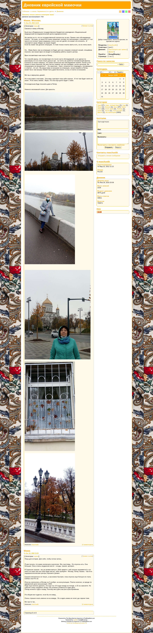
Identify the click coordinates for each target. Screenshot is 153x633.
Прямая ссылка (87, 26)
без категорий (111, 112)
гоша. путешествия (112, 105)
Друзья (111, 52)
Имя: (99, 129)
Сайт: (99, 133)
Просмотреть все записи (118, 49)
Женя (99, 107)
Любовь (119, 109)
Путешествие (117, 110)
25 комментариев (87, 544)
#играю (107, 107)
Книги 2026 (109, 109)
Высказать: (102, 137)
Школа (99, 112)
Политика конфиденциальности (76, 623)
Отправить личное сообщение (109, 155)
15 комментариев (87, 604)
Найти (121, 64)
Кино (115, 107)
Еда (124, 105)
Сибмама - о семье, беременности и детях (38, 11)
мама (36, 26)
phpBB (75, 620)
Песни (107, 110)
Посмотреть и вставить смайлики (111, 145)
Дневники (60, 11)
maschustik (35, 544)
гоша (99, 105)
